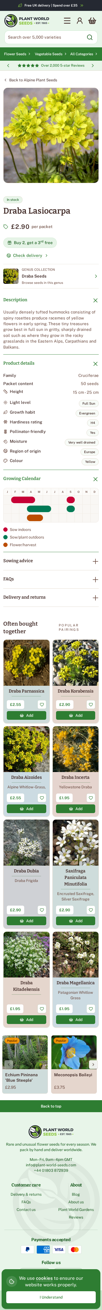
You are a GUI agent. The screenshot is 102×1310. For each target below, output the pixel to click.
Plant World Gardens (76, 1209)
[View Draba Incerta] (76, 771)
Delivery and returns (24, 597)
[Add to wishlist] (42, 704)
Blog (76, 1194)
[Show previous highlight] (8, 65)
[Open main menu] (67, 20)
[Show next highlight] (93, 65)
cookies (44, 1278)
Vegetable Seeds (48, 54)
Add (29, 715)
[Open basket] (92, 20)
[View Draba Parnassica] (27, 681)
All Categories (81, 54)
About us (76, 1202)
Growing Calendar (22, 478)
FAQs (8, 579)
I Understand (51, 1297)
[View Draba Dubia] (27, 874)
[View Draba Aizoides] (27, 771)
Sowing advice (18, 560)
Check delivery (27, 255)
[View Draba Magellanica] (76, 980)
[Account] (79, 20)
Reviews (76, 1217)
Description (15, 299)
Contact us (26, 1209)
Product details (19, 363)
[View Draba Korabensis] (76, 681)
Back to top (51, 1106)
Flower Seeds (15, 54)
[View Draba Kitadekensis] (27, 980)
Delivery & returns (26, 1194)
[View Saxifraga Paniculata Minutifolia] (76, 874)
